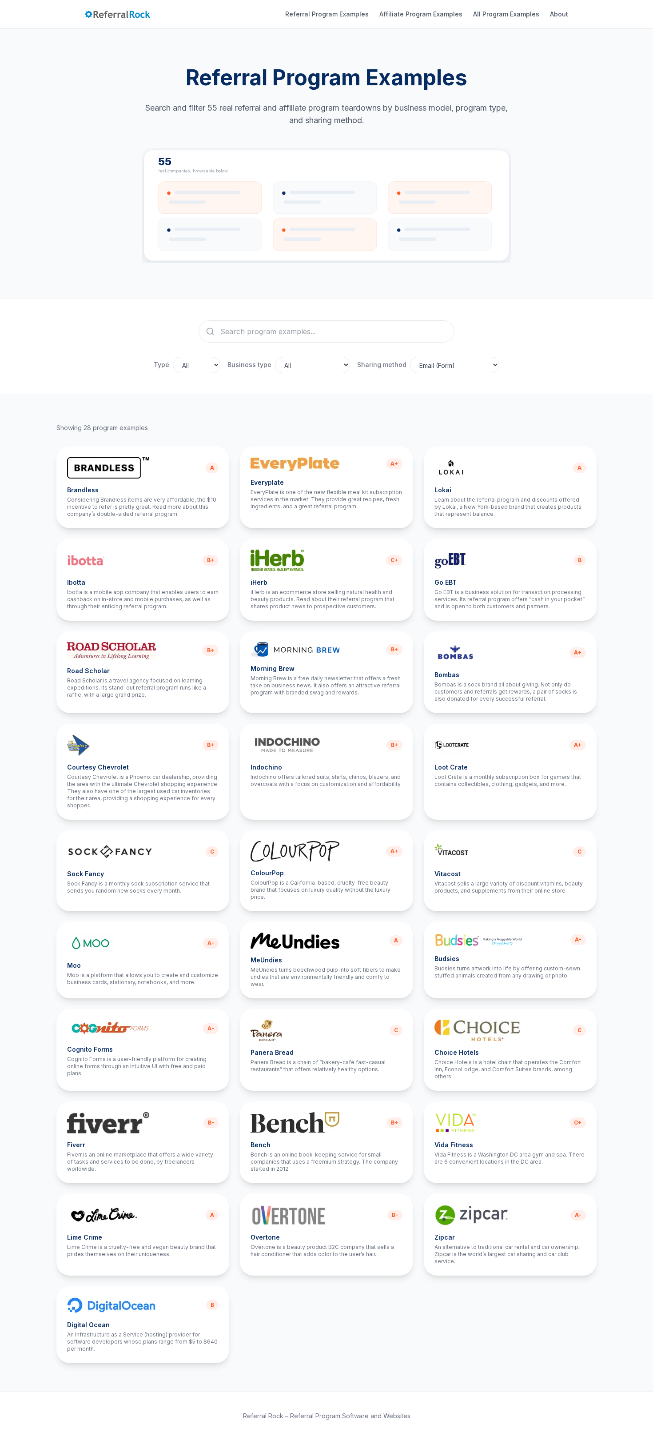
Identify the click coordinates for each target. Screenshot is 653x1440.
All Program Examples (506, 14)
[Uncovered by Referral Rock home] (118, 14)
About (559, 14)
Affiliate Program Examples (420, 14)
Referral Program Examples (327, 14)
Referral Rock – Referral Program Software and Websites (326, 1416)
